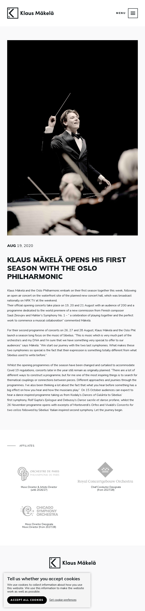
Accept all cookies (27, 600)
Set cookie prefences (62, 600)
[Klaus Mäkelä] (30, 13)
